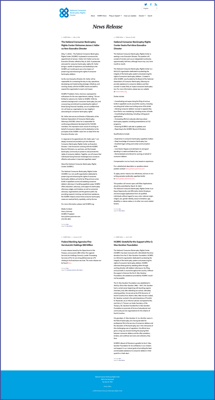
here (69, 263)
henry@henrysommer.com (135, 168)
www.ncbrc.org (121, 91)
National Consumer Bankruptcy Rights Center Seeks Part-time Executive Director (132, 45)
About (93, 16)
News (67, 224)
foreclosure (74, 270)
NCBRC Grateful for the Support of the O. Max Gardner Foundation (133, 243)
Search (150, 16)
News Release (69, 226)
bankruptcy (69, 270)
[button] (121, 16)
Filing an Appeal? (114, 16)
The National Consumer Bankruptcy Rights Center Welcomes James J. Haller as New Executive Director (80, 45)
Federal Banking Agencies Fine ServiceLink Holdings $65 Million (77, 243)
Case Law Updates (130, 16)
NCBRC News (101, 16)
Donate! (141, 16)
